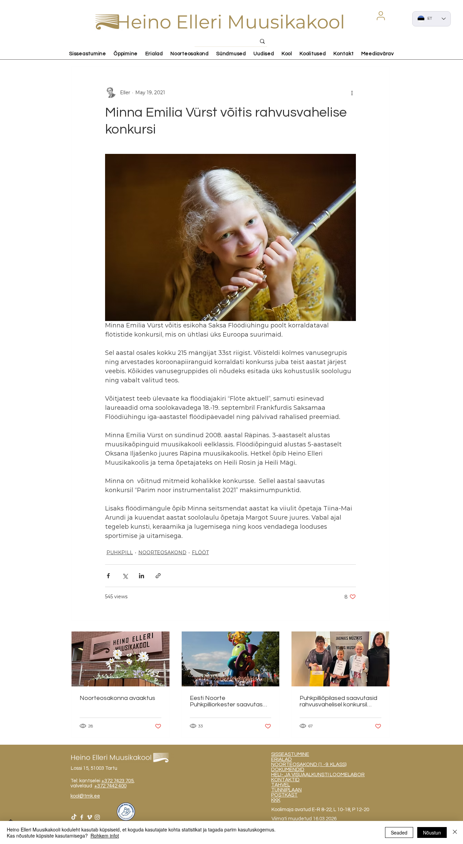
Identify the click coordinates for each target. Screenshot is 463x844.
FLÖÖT (200, 552)
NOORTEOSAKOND (162, 552)
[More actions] (352, 92)
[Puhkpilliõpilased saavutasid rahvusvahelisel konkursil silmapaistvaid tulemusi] (340, 658)
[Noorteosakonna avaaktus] (120, 658)
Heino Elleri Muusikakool (230, 22)
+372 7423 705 (117, 780)
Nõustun (432, 832)
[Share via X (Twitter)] (125, 575)
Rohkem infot (104, 835)
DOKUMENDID (287, 769)
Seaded (399, 832)
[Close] (455, 832)
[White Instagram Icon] (97, 817)
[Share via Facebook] (108, 575)
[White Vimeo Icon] (89, 817)
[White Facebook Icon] (81, 817)
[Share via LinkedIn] (141, 575)
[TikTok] (74, 817)
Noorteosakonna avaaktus (117, 698)
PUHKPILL (119, 552)
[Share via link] (158, 575)
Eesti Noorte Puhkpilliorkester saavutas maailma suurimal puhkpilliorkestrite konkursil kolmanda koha (226, 701)
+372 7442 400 (110, 785)
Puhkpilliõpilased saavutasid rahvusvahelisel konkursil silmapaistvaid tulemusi (338, 701)
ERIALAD (281, 759)
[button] (380, 15)
